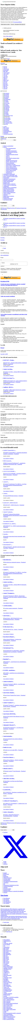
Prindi (4, 248)
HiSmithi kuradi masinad (8, 180)
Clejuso (5, 992)
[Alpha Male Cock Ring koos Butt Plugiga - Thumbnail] (15, 782)
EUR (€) (5, 66)
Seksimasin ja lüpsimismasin (9, 179)
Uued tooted (6, 129)
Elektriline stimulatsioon (8, 188)
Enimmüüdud (6, 130)
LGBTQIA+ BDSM (7, 943)
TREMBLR (5, 980)
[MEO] (3, 138)
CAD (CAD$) (6, 72)
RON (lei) (5, 83)
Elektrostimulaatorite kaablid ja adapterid (12, 1013)
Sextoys (5, 147)
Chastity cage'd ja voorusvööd (9, 185)
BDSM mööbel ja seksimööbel (9, 187)
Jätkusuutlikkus (6, 939)
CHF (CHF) (6, 74)
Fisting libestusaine (7, 975)
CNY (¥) (5, 75)
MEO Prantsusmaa (7, 950)
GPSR (7, 281)
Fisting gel (5, 974)
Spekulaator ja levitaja (10, 164)
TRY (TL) (5, 87)
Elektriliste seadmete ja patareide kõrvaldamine (13, 891)
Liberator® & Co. (10, 171)
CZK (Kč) (5, 76)
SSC (4, 945)
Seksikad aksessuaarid (8, 198)
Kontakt (2, 136)
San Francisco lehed (7, 199)
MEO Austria (6, 948)
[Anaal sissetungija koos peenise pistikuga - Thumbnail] (15, 740)
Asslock (7, 155)
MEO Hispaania (6, 953)
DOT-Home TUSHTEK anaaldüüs (10, 997)
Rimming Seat (6, 981)
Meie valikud (6, 127)
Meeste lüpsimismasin (8, 966)
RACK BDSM (6, 944)
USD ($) (5, 67)
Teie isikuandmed (7, 902)
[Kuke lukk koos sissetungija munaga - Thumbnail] (14, 562)
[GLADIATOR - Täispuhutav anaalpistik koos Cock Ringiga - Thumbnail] (15, 793)
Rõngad (2, 347)
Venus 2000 (5, 1010)
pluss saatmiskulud (5, 255)
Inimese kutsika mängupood (9, 192)
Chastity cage (6, 987)
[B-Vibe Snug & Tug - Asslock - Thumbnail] (13, 629)
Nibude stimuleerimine (8, 181)
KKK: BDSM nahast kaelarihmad (10, 1003)
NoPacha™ (5, 970)
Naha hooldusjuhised (7, 1004)
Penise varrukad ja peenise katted (10, 176)
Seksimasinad (9, 172)
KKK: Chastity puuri (7, 1005)
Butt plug (5, 976)
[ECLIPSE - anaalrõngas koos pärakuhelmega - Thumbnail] (15, 674)
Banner (4, 875)
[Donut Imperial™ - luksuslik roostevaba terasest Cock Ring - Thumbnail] (15, 548)
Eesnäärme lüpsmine (7, 989)
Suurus (3, 262)
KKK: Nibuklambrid (7, 1008)
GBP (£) (5, 78)
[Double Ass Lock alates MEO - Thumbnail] (13, 750)
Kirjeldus (2, 240)
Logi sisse (3, 63)
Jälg (4, 883)
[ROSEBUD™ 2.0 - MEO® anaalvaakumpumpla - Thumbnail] (15, 527)
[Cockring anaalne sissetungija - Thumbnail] (13, 608)
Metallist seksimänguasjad (11, 160)
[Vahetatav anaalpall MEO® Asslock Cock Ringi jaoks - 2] (15, 226)
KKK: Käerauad (6, 1000)
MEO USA (5, 960)
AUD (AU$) (6, 69)
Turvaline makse (6, 879)
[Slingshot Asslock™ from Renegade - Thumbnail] (14, 771)
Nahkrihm (5, 194)
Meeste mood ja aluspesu (8, 196)
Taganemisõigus (6, 880)
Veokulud (5, 887)
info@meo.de (9, 931)
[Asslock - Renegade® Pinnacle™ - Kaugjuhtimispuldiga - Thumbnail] (15, 816)
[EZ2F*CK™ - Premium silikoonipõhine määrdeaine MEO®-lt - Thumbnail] (15, 364)
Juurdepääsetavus (7, 941)
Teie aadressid (6, 900)
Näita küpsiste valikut (5, 24)
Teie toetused (6, 899)
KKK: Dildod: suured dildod (9, 1009)
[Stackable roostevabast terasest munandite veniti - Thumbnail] (15, 537)
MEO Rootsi (6, 956)
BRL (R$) (5, 71)
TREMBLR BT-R (7, 969)
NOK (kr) (5, 81)
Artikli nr (4, 243)
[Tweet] (1, 246)
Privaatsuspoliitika (7, 888)
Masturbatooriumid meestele (12, 154)
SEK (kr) (5, 86)
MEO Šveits (6, 949)
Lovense (5, 996)
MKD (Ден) (6, 80)
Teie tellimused (6, 898)
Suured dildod (6, 965)
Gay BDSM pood (7, 991)
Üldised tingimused (7, 877)
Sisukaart (5, 892)
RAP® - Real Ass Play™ (11, 161)
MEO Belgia (6, 958)
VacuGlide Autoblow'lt (8, 998)
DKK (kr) (5, 77)
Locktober (5, 964)
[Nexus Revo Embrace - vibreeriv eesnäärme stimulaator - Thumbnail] (15, 761)
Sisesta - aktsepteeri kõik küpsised (18, 24)
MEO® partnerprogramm (8, 1019)
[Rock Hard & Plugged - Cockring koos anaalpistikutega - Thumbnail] (15, 640)
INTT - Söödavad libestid (8, 999)
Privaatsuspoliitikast (17, 22)
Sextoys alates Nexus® (11, 170)
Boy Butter (5, 978)
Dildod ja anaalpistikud (8, 145)
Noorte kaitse (6, 922)
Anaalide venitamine (7, 993)
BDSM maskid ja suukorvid (9, 183)
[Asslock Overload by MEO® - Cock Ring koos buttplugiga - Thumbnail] (15, 685)
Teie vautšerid (6, 903)
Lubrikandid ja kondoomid (9, 174)
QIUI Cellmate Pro (7, 986)
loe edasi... (3, 237)
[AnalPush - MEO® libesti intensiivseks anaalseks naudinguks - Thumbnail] (15, 391)
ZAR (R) (5, 88)
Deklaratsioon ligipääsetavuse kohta (11, 885)
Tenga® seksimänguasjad (11, 168)
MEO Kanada (6, 961)
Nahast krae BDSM (7, 982)
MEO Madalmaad (7, 954)
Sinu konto (4, 895)
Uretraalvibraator (7, 988)
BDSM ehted (6, 197)
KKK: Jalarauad (6, 1002)
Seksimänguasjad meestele (11, 152)
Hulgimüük (5, 132)
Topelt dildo (5, 983)
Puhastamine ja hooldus (8, 1015)
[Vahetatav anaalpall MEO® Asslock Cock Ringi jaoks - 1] (15, 224)
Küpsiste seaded (6, 890)
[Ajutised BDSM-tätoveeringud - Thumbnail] (13, 495)
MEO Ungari (6, 959)
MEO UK (5, 955)
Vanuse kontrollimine (7, 1014)
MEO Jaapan (6, 963)
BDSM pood (6, 874)
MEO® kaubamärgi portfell (9, 1016)
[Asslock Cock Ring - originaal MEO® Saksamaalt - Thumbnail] (15, 373)
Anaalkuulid (8, 153)
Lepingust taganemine (8, 134)
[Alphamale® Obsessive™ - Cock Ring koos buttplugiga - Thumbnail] (15, 728)
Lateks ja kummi (6, 193)
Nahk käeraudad (6, 985)
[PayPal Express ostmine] (13, 40)
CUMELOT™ (6, 972)
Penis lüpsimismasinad (11, 148)
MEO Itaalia (6, 952)
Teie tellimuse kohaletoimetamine (10, 881)
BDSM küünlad (6, 994)
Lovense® (8, 149)
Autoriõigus (5, 882)
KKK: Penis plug (7, 1007)
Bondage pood (6, 182)
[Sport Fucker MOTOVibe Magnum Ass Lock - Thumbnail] (15, 717)
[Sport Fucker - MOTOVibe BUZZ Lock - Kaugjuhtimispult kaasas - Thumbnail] (15, 619)
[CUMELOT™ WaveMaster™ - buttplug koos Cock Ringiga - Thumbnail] (15, 804)
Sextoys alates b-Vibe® (11, 166)
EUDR (4, 1012)
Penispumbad (6, 177)
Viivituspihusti (6, 947)
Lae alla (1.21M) (4, 354)
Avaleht (5, 126)
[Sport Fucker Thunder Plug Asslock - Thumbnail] (14, 695)
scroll (2, 934)
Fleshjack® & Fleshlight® (11, 169)
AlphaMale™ (6, 971)
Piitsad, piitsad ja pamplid (8, 190)
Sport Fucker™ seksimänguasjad (13, 165)
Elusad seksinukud (10, 163)
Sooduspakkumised (7, 131)
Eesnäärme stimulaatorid (11, 150)
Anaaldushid (6, 186)
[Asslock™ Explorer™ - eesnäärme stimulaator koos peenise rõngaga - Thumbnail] (15, 706)
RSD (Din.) (5, 85)
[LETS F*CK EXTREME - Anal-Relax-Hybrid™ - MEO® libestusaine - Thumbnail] (15, 474)
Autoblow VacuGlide (7, 967)
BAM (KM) (5, 70)
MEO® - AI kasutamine (8, 1018)
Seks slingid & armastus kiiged (12, 158)
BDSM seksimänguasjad (8, 191)
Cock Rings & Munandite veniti (10, 175)
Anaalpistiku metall (7, 977)
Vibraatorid (8, 159)
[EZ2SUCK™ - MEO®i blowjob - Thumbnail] (13, 505)
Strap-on (8, 157)
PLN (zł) (5, 82)
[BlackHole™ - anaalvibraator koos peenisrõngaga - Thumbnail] (15, 663)
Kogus (2, 257)
